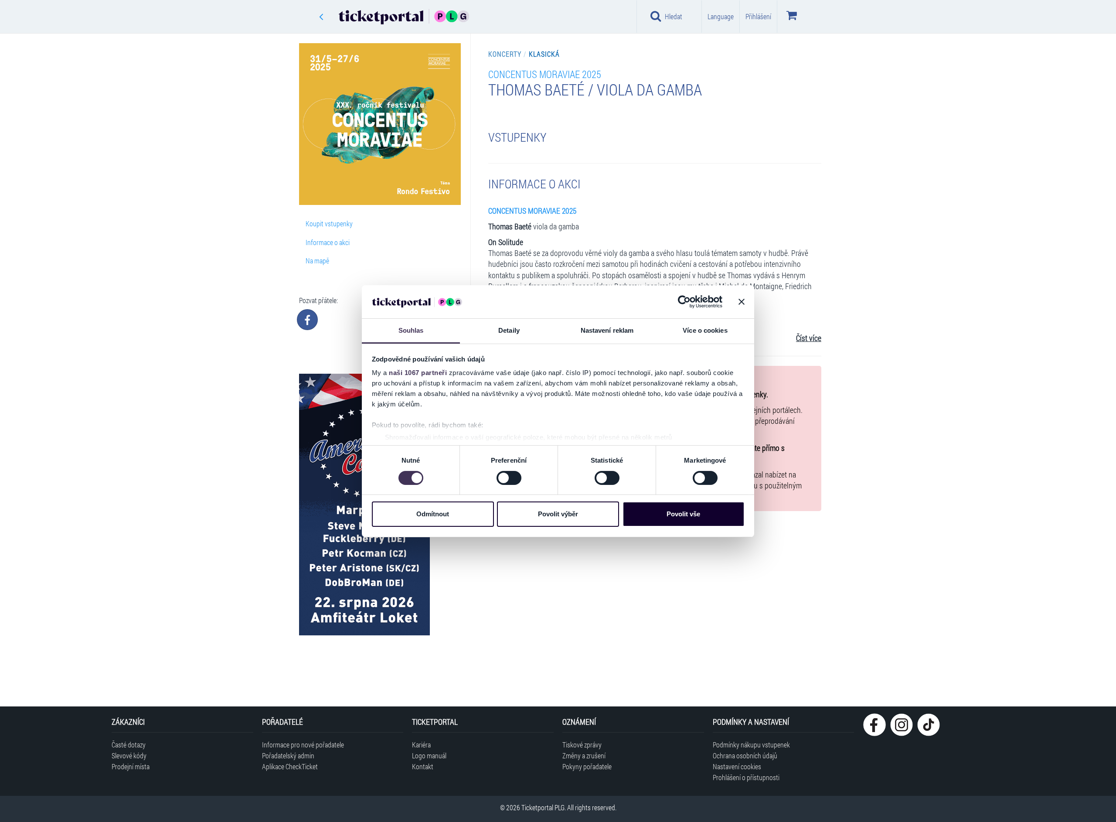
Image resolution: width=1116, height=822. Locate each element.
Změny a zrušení (584, 755)
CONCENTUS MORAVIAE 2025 (544, 74)
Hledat (673, 16)
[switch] (509, 478)
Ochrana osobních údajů (745, 755)
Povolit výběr (558, 514)
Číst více (808, 338)
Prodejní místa (131, 766)
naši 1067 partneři (418, 372)
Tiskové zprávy (582, 744)
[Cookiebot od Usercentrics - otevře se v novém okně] (684, 301)
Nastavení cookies (737, 766)
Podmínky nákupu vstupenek (751, 744)
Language (721, 16)
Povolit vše (683, 514)
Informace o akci (328, 242)
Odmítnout (432, 514)
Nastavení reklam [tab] (607, 330)
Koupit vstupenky (329, 223)
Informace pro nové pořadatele (303, 744)
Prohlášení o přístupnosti (746, 777)
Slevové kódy (129, 755)
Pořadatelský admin (288, 755)
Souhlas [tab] (411, 330)
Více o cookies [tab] (705, 330)
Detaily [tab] (509, 330)
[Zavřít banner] (741, 302)
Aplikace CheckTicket (290, 766)
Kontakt (422, 766)
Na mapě (317, 260)
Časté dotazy (129, 744)
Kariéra (421, 744)
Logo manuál (429, 755)
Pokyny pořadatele (587, 766)
